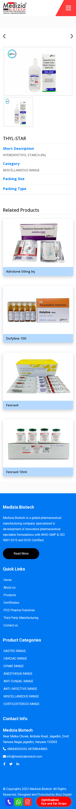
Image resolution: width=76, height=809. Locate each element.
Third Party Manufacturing (21, 618)
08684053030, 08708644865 (27, 749)
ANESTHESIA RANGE (18, 673)
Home (8, 580)
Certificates (11, 602)
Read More (21, 553)
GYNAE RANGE (14, 666)
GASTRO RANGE (15, 651)
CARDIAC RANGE (15, 658)
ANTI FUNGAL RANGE (18, 681)
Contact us (11, 625)
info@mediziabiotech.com (24, 756)
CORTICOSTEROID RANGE (21, 704)
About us (10, 587)
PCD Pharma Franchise (19, 610)
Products (10, 595)
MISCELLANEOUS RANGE (21, 696)
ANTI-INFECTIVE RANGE (20, 689)
